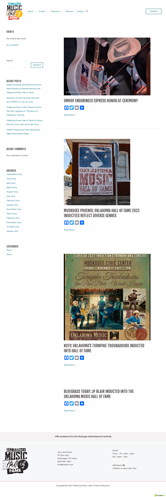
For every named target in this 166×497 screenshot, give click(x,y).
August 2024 (12, 192)
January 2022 (12, 231)
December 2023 (13, 209)
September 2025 (14, 174)
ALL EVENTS (12, 45)
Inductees (55, 11)
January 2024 (12, 205)
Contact (80, 11)
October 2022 (12, 227)
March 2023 (11, 213)
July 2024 (10, 196)
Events (42, 11)
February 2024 (13, 200)
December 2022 (13, 222)
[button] (34, 11)
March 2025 (11, 187)
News (9, 254)
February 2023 (12, 218)
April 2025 (10, 183)
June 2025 (11, 179)
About (30, 11)
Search (9, 60)
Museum (69, 11)
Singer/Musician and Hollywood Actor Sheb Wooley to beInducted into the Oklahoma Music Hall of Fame (23, 89)
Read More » (70, 115)
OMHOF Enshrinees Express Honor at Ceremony (101, 100)
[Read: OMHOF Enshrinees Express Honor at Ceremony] (107, 66)
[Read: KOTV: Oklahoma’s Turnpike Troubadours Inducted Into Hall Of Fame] (107, 297)
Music (9, 250)
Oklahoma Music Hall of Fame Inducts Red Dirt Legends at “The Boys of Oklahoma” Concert (23, 111)
